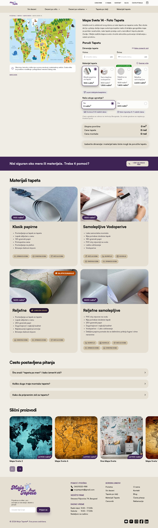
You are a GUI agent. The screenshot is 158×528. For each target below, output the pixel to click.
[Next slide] (20, 469)
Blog (127, 3)
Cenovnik (98, 3)
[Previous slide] (12, 469)
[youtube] (126, 521)
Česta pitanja (137, 3)
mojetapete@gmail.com (84, 490)
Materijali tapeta (123, 9)
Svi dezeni (32, 9)
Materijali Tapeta (113, 498)
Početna (13, 15)
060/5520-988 (80, 486)
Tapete (19, 15)
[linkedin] (146, 521)
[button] (79, 372)
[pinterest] (131, 521)
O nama (108, 3)
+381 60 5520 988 (139, 163)
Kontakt (118, 3)
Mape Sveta (27, 15)
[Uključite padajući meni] (59, 9)
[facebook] (141, 521)
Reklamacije (138, 501)
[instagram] (136, 521)
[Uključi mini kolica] (147, 3)
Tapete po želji (102, 9)
